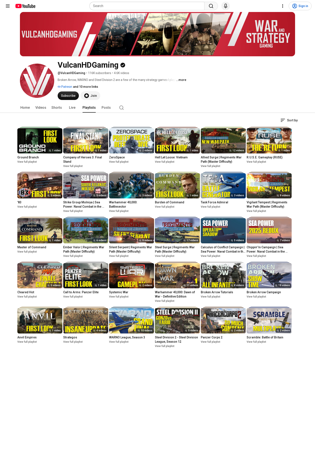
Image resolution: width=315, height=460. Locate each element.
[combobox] (148, 6)
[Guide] (7, 6)
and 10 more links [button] (85, 86)
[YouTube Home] (25, 6)
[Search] (211, 6)
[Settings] (282, 6)
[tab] (25, 108)
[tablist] (157, 108)
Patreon (66, 86)
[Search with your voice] (225, 6)
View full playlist (27, 161)
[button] (289, 120)
